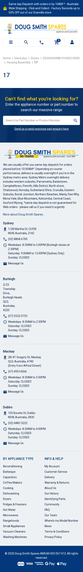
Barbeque (9, 471)
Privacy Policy (53, 537)
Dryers (7, 499)
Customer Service (56, 471)
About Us (50, 488)
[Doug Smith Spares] (41, 27)
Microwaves (10, 515)
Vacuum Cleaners (14, 531)
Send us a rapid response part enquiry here (41, 128)
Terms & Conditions (57, 531)
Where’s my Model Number (61, 520)
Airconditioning (12, 466)
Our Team (51, 515)
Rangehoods (11, 520)
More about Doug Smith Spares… (24, 214)
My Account (52, 466)
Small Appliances (14, 526)
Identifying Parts (55, 499)
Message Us (16, 263)
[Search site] (75, 120)
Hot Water (9, 509)
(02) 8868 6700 (17, 239)
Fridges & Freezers (15, 504)
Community (52, 504)
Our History (52, 493)
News (48, 526)
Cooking (8, 488)
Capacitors (10, 477)
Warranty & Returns (57, 482)
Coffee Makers (12, 482)
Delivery (50, 477)
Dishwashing (11, 493)
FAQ (47, 509)
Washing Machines (15, 537)
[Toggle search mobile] (26, 42)
